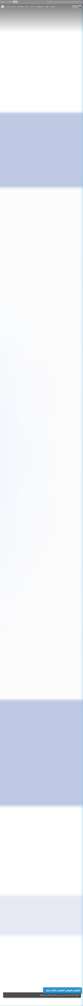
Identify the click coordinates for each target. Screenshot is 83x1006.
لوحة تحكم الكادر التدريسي (59, 1)
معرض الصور (49, 1)
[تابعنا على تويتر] (7, 2)
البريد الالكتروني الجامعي (72, 1)
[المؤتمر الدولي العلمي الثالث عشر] (41, 503)
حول (81, 1)
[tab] (43, 1003)
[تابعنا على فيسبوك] (9, 2)
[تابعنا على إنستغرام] (4, 2)
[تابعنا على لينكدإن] (2, 2)
